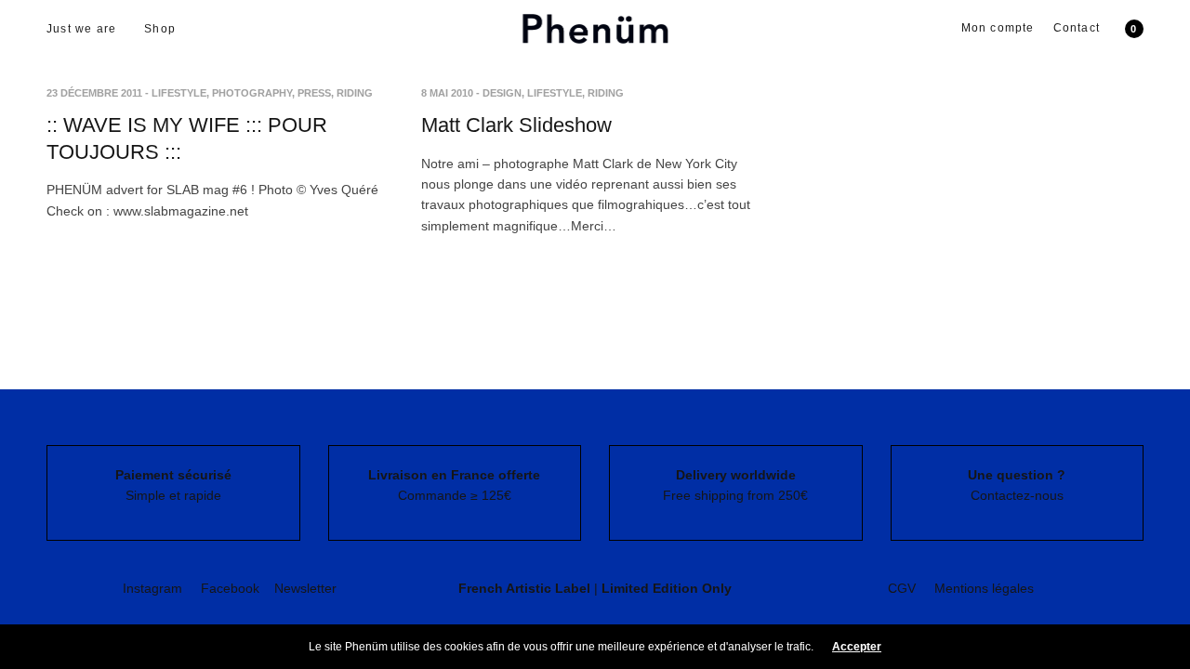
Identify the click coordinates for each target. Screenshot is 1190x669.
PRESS (314, 92)
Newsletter (305, 588)
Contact (1076, 27)
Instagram (152, 588)
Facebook (230, 588)
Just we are (81, 28)
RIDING (355, 92)
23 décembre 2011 (94, 92)
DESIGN (502, 92)
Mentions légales (984, 588)
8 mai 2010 (447, 92)
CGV (902, 588)
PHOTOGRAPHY (252, 92)
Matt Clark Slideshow (516, 125)
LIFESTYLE (179, 92)
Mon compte (998, 27)
